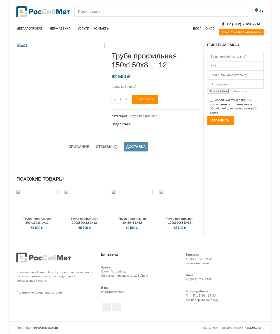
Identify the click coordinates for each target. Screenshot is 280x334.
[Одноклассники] (151, 124)
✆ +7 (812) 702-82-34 (241, 24)
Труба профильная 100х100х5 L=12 (179, 220)
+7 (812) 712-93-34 (199, 279)
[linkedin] (146, 124)
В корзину (144, 99)
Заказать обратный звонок (241, 32)
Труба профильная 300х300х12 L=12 (84, 220)
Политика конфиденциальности (39, 292)
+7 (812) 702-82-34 (199, 258)
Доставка (136, 147)
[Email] (141, 124)
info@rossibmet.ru (113, 292)
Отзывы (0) (106, 147)
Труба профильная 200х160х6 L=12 (37, 220)
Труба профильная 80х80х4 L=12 (132, 220)
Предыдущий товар (189, 45)
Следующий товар (198, 45)
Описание (78, 147)
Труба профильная (143, 116)
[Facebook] (135, 124)
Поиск (242, 12)
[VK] (157, 124)
